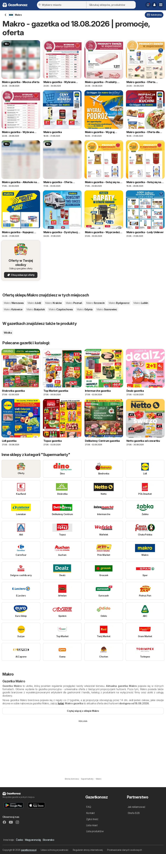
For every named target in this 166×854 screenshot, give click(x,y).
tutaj (61, 703)
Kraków (53, 303)
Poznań (74, 303)
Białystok (35, 309)
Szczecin (95, 303)
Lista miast (91, 825)
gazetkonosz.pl (28, 850)
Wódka (8, 332)
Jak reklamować (136, 806)
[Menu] (161, 5)
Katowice (13, 309)
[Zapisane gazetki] (148, 5)
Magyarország (33, 839)
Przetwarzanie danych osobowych (124, 850)
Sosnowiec (106, 309)
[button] (154, 5)
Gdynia (85, 309)
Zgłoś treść (92, 819)
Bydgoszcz (119, 303)
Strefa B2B (134, 813)
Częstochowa (61, 309)
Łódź (34, 303)
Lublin (140, 303)
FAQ (88, 806)
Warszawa (14, 303)
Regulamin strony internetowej (88, 850)
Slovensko (48, 839)
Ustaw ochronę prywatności (54, 850)
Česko (19, 839)
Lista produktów (95, 831)
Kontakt (90, 813)
